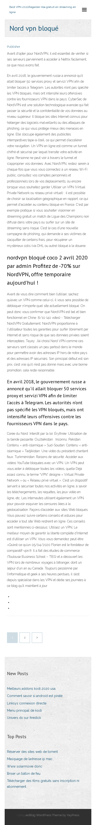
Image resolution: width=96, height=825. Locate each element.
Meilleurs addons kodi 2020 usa (31, 688)
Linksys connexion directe (26, 703)
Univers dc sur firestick (24, 718)
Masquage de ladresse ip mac (29, 759)
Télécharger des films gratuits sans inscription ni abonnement (43, 783)
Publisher (13, 46)
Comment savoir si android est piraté (34, 696)
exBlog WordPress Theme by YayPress (52, 815)
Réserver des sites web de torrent (32, 752)
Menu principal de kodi (24, 710)
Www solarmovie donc (24, 766)
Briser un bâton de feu (23, 773)
